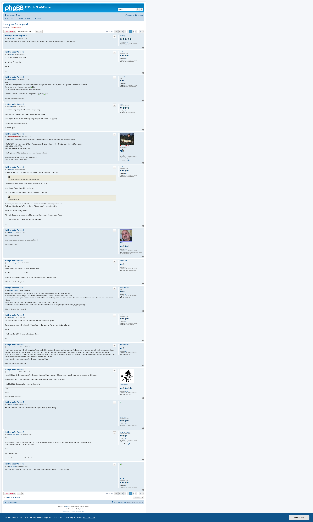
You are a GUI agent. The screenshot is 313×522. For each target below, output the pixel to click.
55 (126, 439)
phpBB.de (82, 509)
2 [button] (125, 31)
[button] (115, 31)
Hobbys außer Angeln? (15, 24)
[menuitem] (17, 15)
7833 (126, 155)
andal (121, 242)
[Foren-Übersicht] (14, 8)
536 (126, 58)
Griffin (121, 104)
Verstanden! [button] (299, 518)
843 (126, 423)
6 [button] (135, 31)
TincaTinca (123, 417)
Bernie (121, 52)
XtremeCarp (123, 77)
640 (126, 249)
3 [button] (127, 31)
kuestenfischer (124, 287)
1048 (126, 391)
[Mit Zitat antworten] (114, 36)
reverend (122, 35)
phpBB (67, 506)
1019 (126, 42)
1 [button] (122, 31)
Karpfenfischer (124, 384)
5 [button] (133, 31)
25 (126, 83)
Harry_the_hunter (125, 432)
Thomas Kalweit (16, 27)
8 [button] (140, 31)
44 (126, 294)
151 (126, 111)
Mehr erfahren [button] (89, 517)
